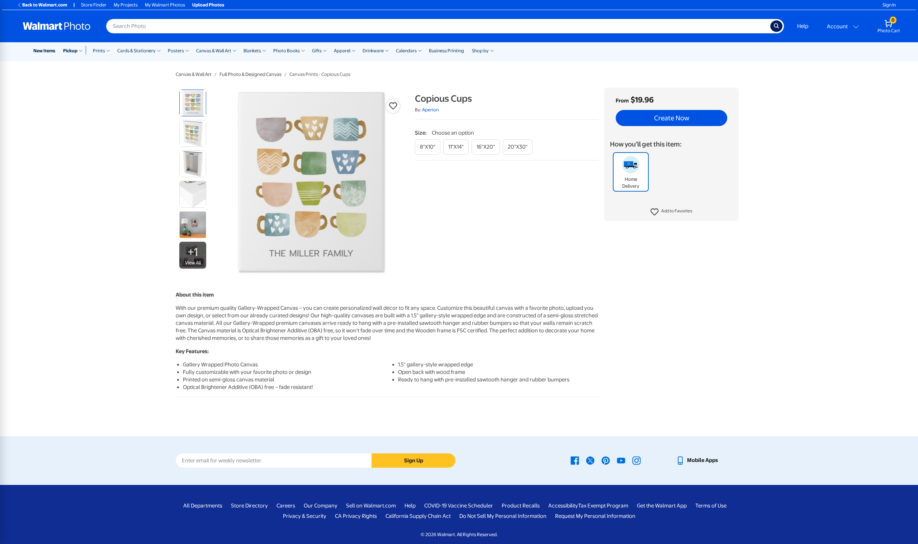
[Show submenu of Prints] (108, 50)
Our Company (320, 505)
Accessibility (563, 505)
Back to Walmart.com (44, 5)
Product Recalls (521, 505)
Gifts (317, 50)
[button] (671, 212)
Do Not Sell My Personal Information (502, 516)
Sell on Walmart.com (371, 505)
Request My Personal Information (595, 516)
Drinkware (373, 50)
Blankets (252, 50)
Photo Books (286, 50)
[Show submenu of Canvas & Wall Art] (234, 50)
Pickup (70, 50)
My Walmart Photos (165, 5)
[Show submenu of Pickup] (82, 50)
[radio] (192, 103)
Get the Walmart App (662, 505)
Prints (99, 50)
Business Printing (446, 50)
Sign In (889, 5)
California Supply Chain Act (418, 516)
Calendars (406, 50)
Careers (285, 505)
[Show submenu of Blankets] (264, 50)
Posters (176, 50)
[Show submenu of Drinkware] (387, 50)
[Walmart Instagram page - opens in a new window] (636, 460)
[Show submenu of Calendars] (420, 50)
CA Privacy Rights (356, 516)
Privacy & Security (304, 516)
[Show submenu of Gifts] (325, 50)
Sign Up (413, 460)
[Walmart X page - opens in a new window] (590, 460)
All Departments (202, 505)
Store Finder (94, 5)
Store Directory (249, 505)
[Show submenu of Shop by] (492, 50)
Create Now (671, 118)
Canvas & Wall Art (213, 50)
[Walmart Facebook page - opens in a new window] (575, 460)
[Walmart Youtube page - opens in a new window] (621, 460)
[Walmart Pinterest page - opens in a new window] (605, 460)
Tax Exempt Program (603, 505)
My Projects (126, 5)
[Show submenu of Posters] (187, 50)
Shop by (480, 50)
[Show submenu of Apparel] (353, 50)
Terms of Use (711, 505)
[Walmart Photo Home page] (56, 26)
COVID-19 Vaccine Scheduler (458, 505)
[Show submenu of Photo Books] (303, 50)
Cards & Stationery (136, 50)
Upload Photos (208, 5)
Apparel (342, 50)
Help (802, 26)
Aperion (430, 109)
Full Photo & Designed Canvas (250, 74)
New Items (44, 50)
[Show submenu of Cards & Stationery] (159, 50)
